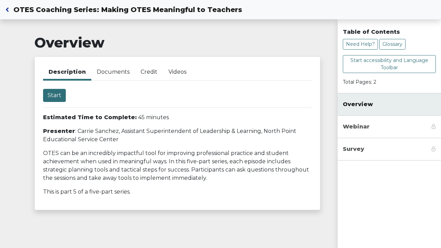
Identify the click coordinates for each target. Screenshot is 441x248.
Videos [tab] (177, 72)
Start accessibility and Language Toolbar (389, 64)
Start (54, 95)
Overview (358, 104)
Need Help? (360, 44)
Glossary (392, 44)
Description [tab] (67, 72)
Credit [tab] (149, 72)
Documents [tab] (113, 72)
